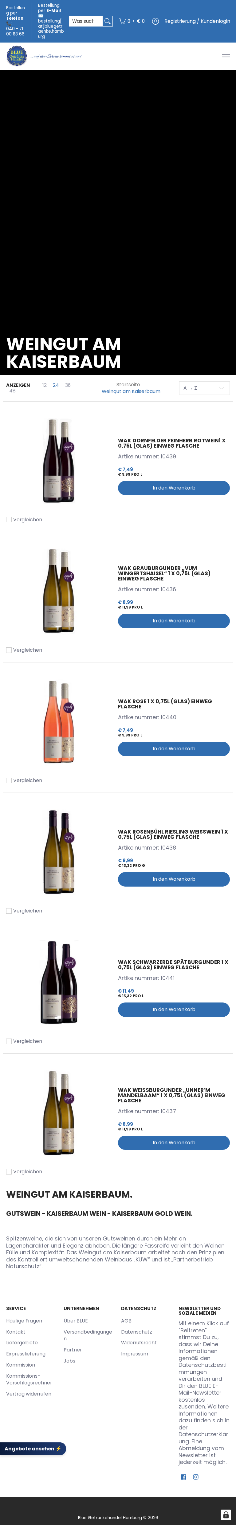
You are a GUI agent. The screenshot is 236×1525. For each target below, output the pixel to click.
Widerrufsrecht (139, 1342)
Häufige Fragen (24, 1320)
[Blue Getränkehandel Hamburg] (44, 56)
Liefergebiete (22, 1342)
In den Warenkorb (174, 487)
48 (12, 391)
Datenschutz (136, 1331)
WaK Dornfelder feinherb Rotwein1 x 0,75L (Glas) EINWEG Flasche (172, 443)
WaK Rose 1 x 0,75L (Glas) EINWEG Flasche (165, 704)
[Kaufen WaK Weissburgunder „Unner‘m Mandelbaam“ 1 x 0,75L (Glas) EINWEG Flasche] (59, 1113)
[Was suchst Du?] (107, 21)
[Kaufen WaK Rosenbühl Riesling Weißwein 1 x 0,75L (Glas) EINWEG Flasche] (59, 852)
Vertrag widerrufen (28, 1393)
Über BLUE (76, 1320)
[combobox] (86, 21)
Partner (73, 1349)
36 (68, 385)
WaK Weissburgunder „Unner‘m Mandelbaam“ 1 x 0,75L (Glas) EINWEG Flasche (171, 1095)
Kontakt (16, 1331)
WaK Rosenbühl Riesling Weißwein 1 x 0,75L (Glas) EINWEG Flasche (173, 834)
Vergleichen (27, 520)
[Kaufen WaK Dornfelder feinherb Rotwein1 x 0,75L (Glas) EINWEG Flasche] (59, 461)
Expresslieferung (25, 1353)
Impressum (134, 1353)
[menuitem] (131, 21)
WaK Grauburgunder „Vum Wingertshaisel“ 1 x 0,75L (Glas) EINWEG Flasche (164, 573)
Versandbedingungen (88, 1335)
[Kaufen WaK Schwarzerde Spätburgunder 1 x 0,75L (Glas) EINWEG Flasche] (59, 982)
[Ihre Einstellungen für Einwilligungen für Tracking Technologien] (226, 1515)
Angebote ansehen (33, 1448)
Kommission (20, 1364)
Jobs (69, 1360)
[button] (183, 1477)
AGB (126, 1320)
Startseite (128, 384)
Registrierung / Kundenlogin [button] (197, 21)
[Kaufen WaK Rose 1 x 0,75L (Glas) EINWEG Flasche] (59, 722)
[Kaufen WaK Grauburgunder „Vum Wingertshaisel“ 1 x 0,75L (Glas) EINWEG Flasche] (59, 591)
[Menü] (226, 56)
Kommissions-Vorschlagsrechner (29, 1379)
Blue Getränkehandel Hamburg (110, 1518)
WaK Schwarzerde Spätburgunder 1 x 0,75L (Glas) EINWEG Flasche (173, 964)
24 (56, 385)
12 (44, 385)
